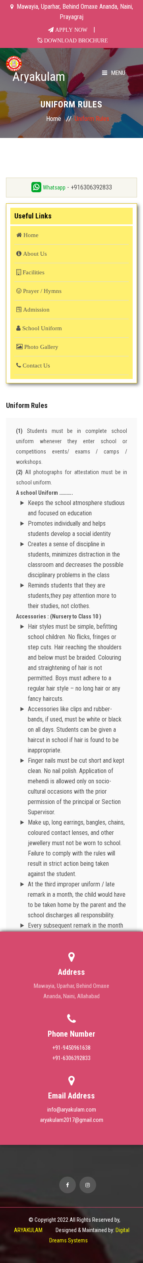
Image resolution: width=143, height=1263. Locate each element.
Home (53, 118)
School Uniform (41, 328)
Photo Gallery (40, 347)
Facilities (32, 272)
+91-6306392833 (71, 1058)
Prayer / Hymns (41, 291)
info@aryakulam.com (71, 1109)
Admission (35, 309)
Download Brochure (75, 40)
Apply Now (70, 30)
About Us (34, 253)
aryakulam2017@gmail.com (71, 1119)
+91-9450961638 (71, 1047)
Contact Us (35, 365)
